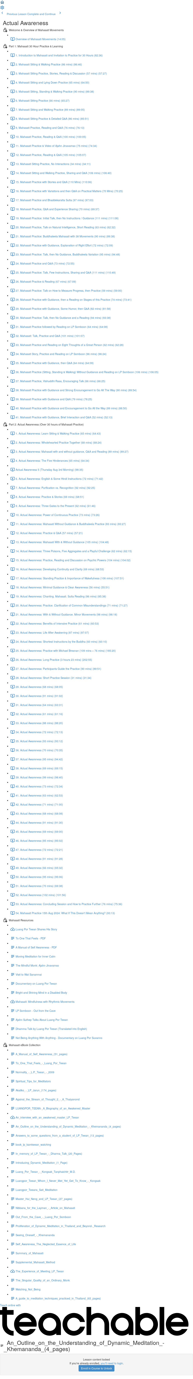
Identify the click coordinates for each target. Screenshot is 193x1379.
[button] (2, 3)
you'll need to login (112, 1363)
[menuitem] (2, 9)
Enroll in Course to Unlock (96, 1368)
